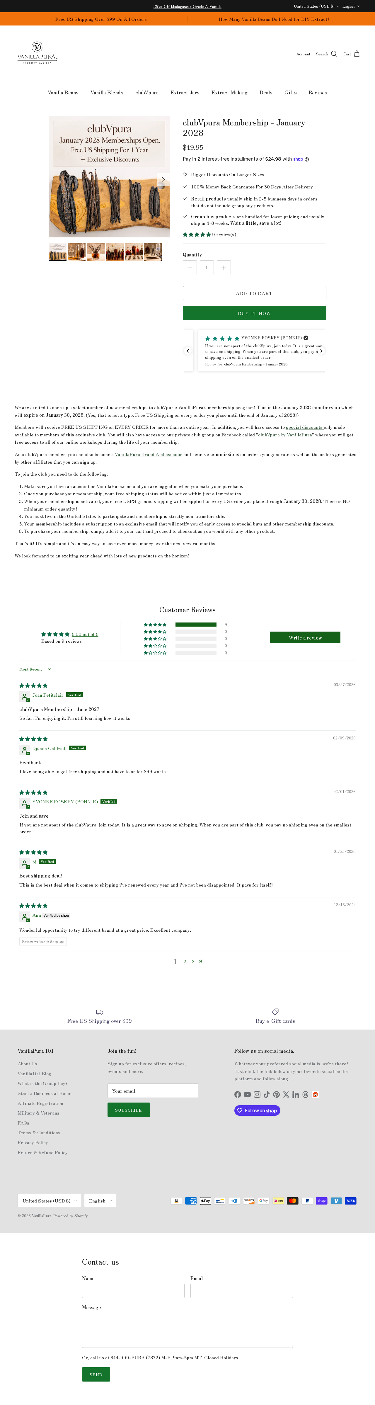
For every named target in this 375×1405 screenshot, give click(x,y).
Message (91, 1307)
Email (196, 1278)
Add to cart (254, 293)
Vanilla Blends (107, 92)
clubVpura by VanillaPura (285, 434)
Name (88, 1278)
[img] (33, 685)
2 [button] (184, 961)
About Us (27, 1063)
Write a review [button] (305, 637)
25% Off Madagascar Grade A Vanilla (187, 6)
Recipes (318, 92)
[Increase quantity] (224, 267)
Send (96, 1374)
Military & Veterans (38, 1112)
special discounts (305, 426)
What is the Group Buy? (42, 1082)
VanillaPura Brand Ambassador (148, 453)
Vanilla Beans (63, 92)
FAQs (23, 1122)
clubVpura (146, 92)
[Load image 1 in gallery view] (109, 176)
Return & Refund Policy (43, 1152)
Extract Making (230, 92)
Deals (266, 92)
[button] (197, 234)
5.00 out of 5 (85, 633)
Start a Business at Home (44, 1092)
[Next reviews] (321, 351)
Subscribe (128, 1110)
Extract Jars (185, 92)
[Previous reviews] (188, 351)
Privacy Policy (33, 1142)
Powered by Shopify (70, 1215)
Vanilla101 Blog (34, 1073)
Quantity (192, 254)
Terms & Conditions (39, 1132)
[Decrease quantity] (190, 267)
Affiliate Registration (40, 1102)
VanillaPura (41, 1215)
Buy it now (254, 313)
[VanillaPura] (37, 54)
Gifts (290, 92)
